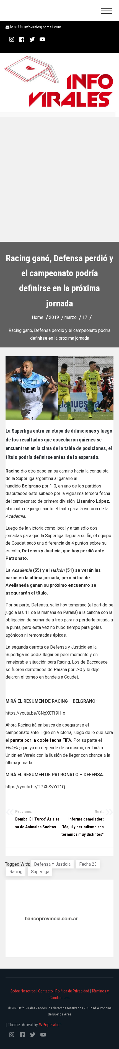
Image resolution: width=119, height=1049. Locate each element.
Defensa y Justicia (52, 864)
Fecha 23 (88, 864)
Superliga (40, 871)
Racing (15, 871)
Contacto (45, 991)
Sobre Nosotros (23, 991)
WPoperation (50, 1024)
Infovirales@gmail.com (42, 27)
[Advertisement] (59, 179)
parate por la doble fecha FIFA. (41, 740)
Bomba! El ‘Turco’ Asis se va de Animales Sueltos (37, 819)
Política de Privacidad (72, 991)
